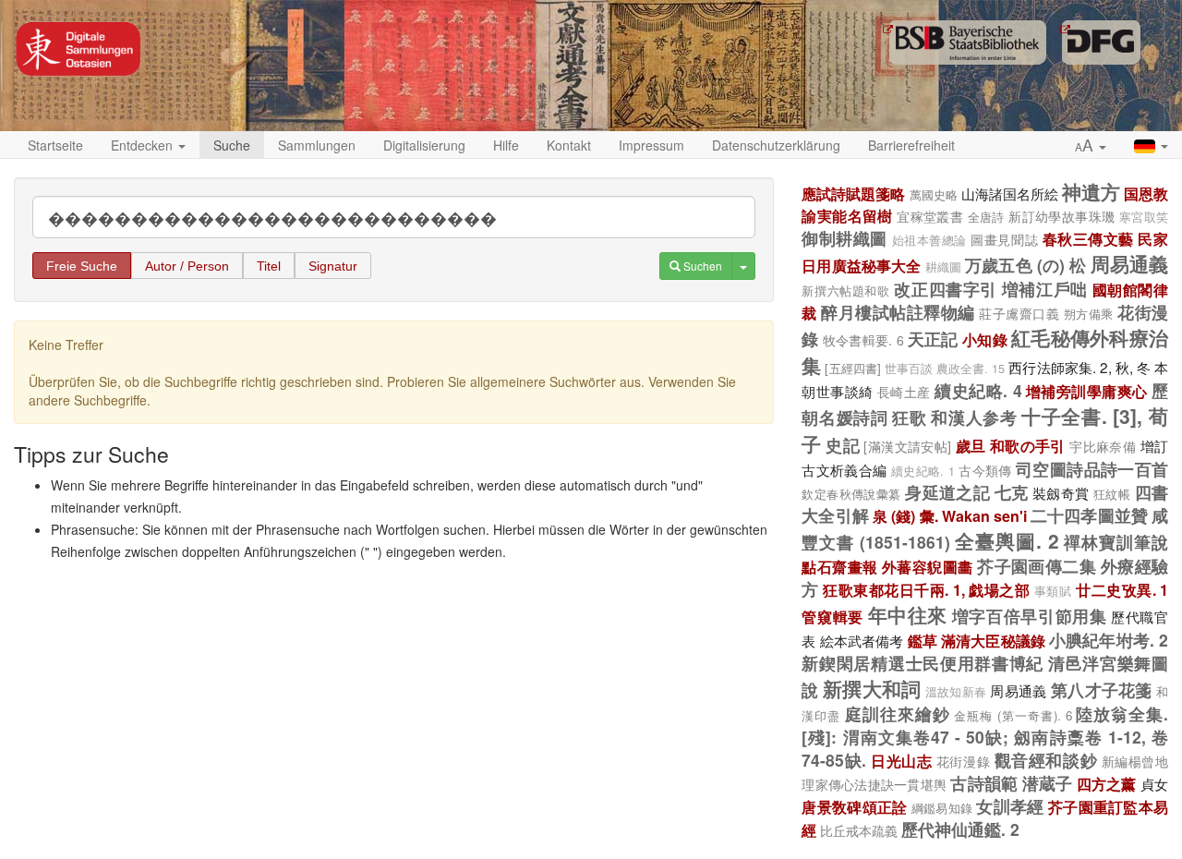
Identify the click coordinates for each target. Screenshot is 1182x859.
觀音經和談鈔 (1046, 759)
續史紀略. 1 (923, 471)
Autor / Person (187, 266)
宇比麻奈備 (1102, 446)
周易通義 (1129, 263)
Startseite (55, 145)
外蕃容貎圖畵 (927, 566)
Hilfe (506, 145)
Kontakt (569, 145)
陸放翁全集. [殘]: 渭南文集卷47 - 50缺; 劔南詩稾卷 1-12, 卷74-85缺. (985, 736)
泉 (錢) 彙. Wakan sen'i (950, 515)
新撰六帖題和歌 (845, 290)
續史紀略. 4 (978, 390)
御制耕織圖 (844, 237)
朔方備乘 (1089, 313)
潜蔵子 (1047, 782)
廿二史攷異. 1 (1122, 589)
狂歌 (909, 417)
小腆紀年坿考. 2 (1108, 639)
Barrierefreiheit (911, 145)
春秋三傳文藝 (1088, 238)
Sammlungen (317, 145)
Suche (231, 145)
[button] (1090, 146)
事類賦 (1053, 591)
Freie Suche (81, 266)
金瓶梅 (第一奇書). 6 (1012, 715)
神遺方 (1091, 191)
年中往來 (908, 614)
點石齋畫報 (839, 566)
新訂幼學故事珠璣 (1061, 216)
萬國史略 (934, 194)
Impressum (651, 145)
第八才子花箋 (1101, 689)
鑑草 (922, 640)
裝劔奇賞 (1061, 492)
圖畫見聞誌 (1004, 239)
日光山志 (901, 760)
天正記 (933, 338)
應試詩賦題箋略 (853, 193)
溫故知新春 (955, 692)
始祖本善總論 (929, 240)
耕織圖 (943, 267)
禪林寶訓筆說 (1116, 541)
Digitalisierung (424, 145)
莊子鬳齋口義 (1019, 313)
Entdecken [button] (143, 145)
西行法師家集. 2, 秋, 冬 (1079, 367)
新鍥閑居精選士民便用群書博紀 (922, 662)
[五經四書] (852, 368)
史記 (843, 444)
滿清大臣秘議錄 (993, 640)
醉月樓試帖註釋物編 (897, 311)
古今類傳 (985, 470)
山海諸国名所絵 (1009, 193)
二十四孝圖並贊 (1089, 514)
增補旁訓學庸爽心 (1087, 391)
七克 (1012, 491)
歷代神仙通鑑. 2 (960, 829)
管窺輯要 (832, 616)
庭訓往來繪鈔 (897, 713)
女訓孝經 (1009, 805)
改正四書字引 (945, 288)
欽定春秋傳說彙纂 (851, 493)
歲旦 (971, 445)
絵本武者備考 (862, 640)
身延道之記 (947, 491)
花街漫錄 (963, 761)
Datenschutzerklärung (776, 145)
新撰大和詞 (872, 688)
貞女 (1154, 783)
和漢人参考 (974, 417)
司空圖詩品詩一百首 (1092, 468)
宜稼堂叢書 (930, 216)
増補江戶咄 (1045, 288)
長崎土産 (904, 391)
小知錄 (984, 339)
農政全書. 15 (970, 368)
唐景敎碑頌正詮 (854, 806)
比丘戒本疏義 (859, 830)
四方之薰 (1107, 783)
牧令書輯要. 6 (863, 340)
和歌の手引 (1028, 445)
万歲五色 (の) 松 (1025, 264)
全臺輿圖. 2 (1007, 540)
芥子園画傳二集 (1036, 565)
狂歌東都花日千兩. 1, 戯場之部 (926, 589)
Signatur (332, 266)
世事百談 (909, 368)
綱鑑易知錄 (941, 808)
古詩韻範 (984, 782)
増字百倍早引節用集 (1029, 615)
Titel (269, 266)
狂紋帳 (1111, 493)
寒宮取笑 (1143, 217)
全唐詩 (986, 216)
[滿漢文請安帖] (907, 446)
